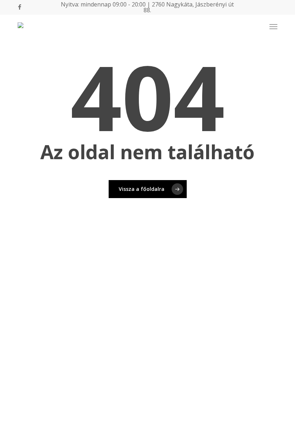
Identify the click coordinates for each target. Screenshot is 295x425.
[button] (273, 26)
